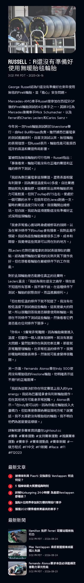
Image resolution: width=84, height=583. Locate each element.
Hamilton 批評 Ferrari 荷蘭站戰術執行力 (51, 532)
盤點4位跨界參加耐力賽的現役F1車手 (38, 502)
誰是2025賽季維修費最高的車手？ (37, 509)
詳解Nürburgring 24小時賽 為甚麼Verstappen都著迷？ (44, 494)
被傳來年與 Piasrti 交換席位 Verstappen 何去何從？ (44, 477)
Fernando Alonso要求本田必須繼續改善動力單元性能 (52, 565)
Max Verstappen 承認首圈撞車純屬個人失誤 (51, 548)
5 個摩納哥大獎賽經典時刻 (32, 486)
